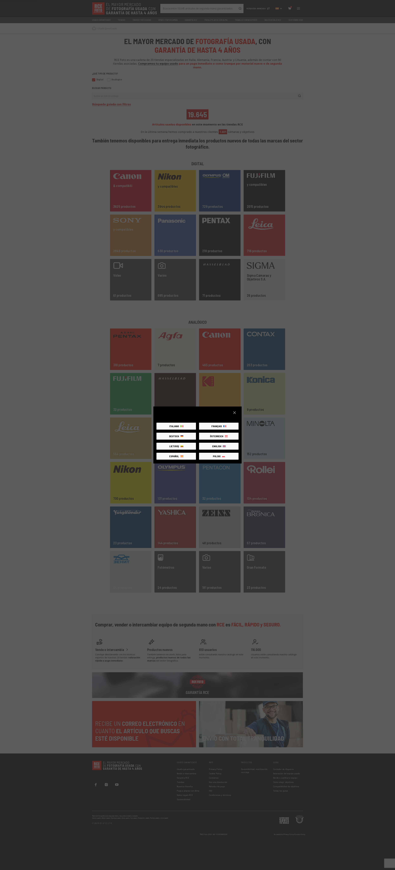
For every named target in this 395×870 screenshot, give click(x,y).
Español (174, 456)
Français (216, 426)
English (216, 446)
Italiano (174, 426)
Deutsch (174, 436)
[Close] (234, 412)
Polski (216, 456)
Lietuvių (174, 446)
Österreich (216, 436)
